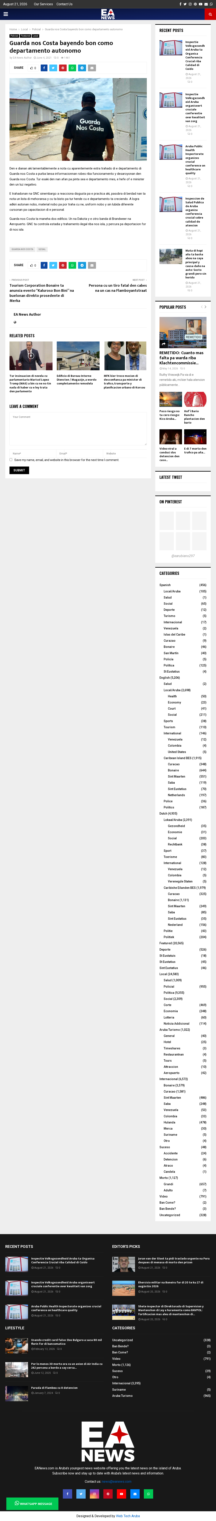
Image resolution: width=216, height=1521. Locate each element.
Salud (168, 597)
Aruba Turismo (169, 1029)
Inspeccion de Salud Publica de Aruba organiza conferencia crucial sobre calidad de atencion (194, 212)
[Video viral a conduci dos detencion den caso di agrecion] (170, 436)
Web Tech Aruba (128, 1516)
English (164, 677)
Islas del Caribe (174, 634)
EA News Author (22, 57)
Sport (167, 850)
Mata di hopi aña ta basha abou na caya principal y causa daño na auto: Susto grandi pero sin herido (195, 264)
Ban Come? (167, 1202)
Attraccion (171, 1066)
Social (168, 603)
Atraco (168, 1165)
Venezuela (171, 628)
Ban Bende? (167, 1208)
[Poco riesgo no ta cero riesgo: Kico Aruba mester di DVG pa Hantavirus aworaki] (170, 399)
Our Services (43, 4)
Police (168, 801)
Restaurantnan (174, 1054)
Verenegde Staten (180, 881)
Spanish (165, 585)
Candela (169, 1171)
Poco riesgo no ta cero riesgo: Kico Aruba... (169, 415)
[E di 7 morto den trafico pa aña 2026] (195, 436)
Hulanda (169, 1122)
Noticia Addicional (176, 1023)
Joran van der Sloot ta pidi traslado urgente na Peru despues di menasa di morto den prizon (174, 1260)
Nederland (175, 924)
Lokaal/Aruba (173, 820)
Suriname (170, 1134)
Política (169, 665)
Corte (167, 1005)
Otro (167, 1140)
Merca (168, 1128)
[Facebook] (67, 1494)
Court (172, 708)
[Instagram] (94, 1494)
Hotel (167, 1042)
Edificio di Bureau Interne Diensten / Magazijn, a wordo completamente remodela (76, 379)
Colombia (174, 745)
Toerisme (170, 857)
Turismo (169, 616)
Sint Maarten (176, 776)
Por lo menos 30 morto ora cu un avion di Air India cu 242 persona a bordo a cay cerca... (67, 1365)
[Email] (135, 1494)
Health (172, 696)
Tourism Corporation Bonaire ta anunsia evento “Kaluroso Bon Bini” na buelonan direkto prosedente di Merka (41, 293)
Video (163, 1196)
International (172, 733)
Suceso (164, 1147)
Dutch (163, 813)
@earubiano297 (183, 556)
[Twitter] (81, 1494)
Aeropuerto (172, 1073)
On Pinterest (170, 501)
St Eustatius (172, 671)
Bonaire (169, 646)
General (169, 1036)
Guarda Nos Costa (22, 249)
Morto (163, 1178)
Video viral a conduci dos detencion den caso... (169, 454)
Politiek (169, 937)
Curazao (170, 640)
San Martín (171, 653)
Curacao (174, 764)
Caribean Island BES (178, 758)
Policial (14, 36)
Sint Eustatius (177, 789)
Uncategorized (169, 1215)
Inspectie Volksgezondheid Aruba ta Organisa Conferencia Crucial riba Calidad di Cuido (195, 55)
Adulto (168, 1190)
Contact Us (65, 4)
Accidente (171, 1153)
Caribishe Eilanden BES (180, 887)
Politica (169, 992)
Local (35, 36)
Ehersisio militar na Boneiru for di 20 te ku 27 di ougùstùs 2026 (170, 1284)
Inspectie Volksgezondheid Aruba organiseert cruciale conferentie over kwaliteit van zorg (195, 108)
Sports (168, 721)
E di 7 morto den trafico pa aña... (195, 450)
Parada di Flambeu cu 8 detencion (54, 1387)
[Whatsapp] (148, 1494)
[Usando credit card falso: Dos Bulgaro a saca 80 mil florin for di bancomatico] (16, 1345)
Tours (168, 1060)
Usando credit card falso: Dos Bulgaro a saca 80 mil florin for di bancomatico (66, 1342)
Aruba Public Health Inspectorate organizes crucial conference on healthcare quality (195, 160)
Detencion (171, 1159)
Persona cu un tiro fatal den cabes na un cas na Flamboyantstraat (118, 288)
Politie (168, 931)
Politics (169, 807)
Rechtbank (175, 844)
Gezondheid (176, 826)
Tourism (169, 727)
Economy (174, 702)
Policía (168, 659)
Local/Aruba (172, 591)
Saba (171, 782)
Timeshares (172, 1048)
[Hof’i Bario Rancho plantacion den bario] (195, 399)
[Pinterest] (108, 1494)
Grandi (168, 1184)
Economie (175, 832)
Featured (25, 36)
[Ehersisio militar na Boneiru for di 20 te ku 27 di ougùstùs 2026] (123, 1288)
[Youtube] (121, 1494)
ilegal (42, 249)
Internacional (173, 622)
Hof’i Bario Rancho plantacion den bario (194, 417)
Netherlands (176, 795)
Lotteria (169, 1017)
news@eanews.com (116, 1482)
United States (177, 752)
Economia (171, 1011)
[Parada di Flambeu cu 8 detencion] (16, 1393)
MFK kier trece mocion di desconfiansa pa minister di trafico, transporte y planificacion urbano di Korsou (124, 381)
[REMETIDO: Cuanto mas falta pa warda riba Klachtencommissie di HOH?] (183, 332)
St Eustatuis (167, 955)
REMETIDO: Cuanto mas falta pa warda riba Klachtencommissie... (181, 358)
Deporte (169, 609)
